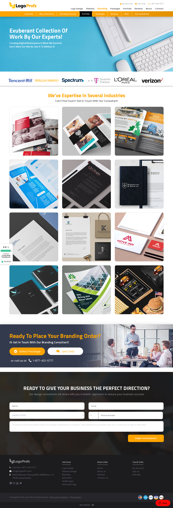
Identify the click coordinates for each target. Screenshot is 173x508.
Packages (115, 8)
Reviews (139, 8)
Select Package (30, 351)
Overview (28, 14)
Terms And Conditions (59, 497)
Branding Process (68, 14)
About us (101, 471)
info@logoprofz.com (22, 471)
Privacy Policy (75, 497)
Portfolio (127, 8)
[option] (20, 80)
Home (100, 468)
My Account (127, 3)
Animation (67, 478)
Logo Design (77, 8)
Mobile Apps (67, 481)
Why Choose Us (46, 14)
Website (90, 8)
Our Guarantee (142, 14)
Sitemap (136, 474)
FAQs (126, 14)
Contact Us (102, 478)
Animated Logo (69, 484)
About (149, 8)
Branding (102, 8)
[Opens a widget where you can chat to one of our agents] (162, 503)
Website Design (69, 471)
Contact (159, 8)
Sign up (135, 471)
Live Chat (141, 3)
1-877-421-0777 (157, 3)
